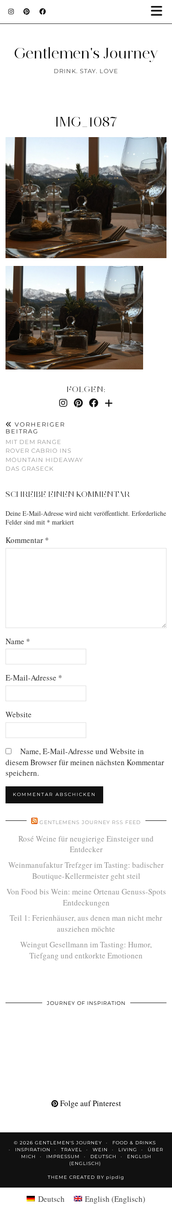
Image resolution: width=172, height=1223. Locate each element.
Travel (71, 1150)
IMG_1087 (86, 121)
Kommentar (27, 540)
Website (19, 714)
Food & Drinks (134, 1143)
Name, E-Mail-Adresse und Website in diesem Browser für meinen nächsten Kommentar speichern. (85, 762)
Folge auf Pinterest (89, 1103)
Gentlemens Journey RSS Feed (90, 822)
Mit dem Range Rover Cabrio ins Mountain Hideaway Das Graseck (44, 447)
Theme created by (86, 1177)
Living (127, 1150)
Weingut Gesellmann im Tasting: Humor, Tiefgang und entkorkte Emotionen (86, 950)
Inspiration (32, 1150)
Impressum (63, 1157)
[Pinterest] (26, 11)
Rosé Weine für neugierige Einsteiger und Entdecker (86, 844)
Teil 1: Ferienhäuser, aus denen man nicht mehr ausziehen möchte (86, 923)
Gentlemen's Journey (86, 53)
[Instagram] (11, 11)
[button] (160, 11)
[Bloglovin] (109, 403)
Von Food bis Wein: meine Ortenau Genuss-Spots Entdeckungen (86, 897)
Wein (100, 1150)
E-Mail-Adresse (34, 677)
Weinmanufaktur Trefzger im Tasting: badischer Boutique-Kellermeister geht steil (86, 870)
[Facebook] (42, 11)
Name (18, 641)
